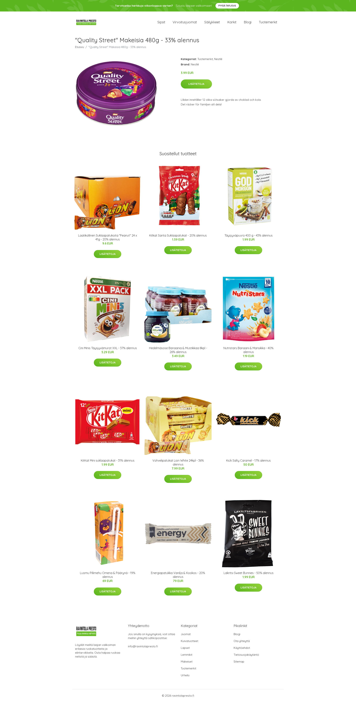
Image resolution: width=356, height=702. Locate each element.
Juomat (186, 634)
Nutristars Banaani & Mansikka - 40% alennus (248, 350)
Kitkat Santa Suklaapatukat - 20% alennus (178, 235)
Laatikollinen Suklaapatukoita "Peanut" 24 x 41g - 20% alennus (107, 237)
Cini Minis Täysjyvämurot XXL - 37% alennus (107, 348)
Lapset (185, 648)
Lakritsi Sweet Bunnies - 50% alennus (248, 573)
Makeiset (186, 661)
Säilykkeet (212, 22)
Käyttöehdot (242, 648)
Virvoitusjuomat (185, 22)
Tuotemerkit (268, 22)
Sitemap (239, 661)
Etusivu (79, 47)
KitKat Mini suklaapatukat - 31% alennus (107, 460)
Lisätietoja (196, 84)
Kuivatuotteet (189, 641)
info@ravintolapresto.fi (143, 646)
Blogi (247, 22)
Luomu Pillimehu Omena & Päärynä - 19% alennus (107, 575)
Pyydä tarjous (227, 5)
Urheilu (185, 675)
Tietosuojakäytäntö (246, 654)
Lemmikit (186, 654)
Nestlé (218, 59)
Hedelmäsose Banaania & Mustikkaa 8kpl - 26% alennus (178, 350)
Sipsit (161, 22)
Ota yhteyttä (242, 641)
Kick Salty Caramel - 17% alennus (248, 460)
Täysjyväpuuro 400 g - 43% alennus (249, 235)
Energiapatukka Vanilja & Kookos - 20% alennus (178, 575)
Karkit (231, 22)
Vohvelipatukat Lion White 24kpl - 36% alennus (178, 462)
